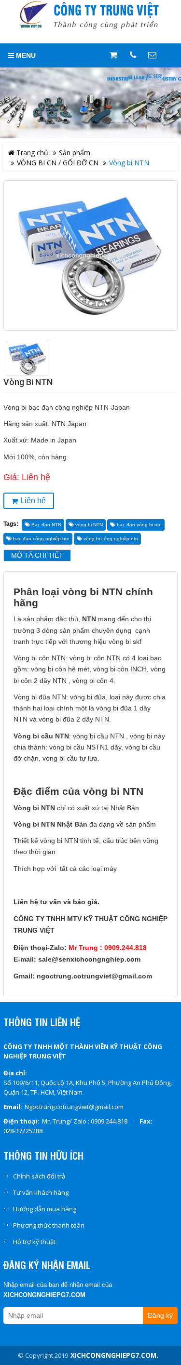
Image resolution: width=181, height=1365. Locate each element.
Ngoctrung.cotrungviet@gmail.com (74, 1106)
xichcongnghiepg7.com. (114, 1355)
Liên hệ (33, 500)
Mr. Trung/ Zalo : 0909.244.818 (84, 1121)
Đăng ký (160, 1315)
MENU (25, 55)
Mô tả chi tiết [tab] (37, 555)
